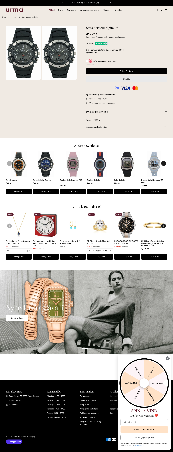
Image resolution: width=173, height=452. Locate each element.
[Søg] (156, 10)
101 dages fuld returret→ (99, 99)
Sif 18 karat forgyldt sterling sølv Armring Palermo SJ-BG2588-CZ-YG (152, 243)
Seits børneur (11, 180)
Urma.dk (16, 437)
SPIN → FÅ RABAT (144, 429)
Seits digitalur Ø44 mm (42, 180)
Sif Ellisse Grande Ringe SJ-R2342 (98, 242)
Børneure (13, 17)
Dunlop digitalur (93, 180)
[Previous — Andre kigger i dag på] (9, 226)
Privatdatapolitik (86, 396)
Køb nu (126, 79)
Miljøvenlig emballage (89, 409)
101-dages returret (87, 417)
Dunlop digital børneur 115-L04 (152, 181)
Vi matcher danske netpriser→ (102, 103)
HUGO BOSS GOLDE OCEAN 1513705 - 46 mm (126, 242)
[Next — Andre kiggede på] (163, 163)
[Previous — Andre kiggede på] (9, 163)
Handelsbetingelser (88, 400)
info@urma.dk (15, 400)
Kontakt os (114, 400)
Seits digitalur (119, 180)
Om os (112, 404)
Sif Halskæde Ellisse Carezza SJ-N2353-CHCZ (18, 242)
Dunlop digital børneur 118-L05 (71, 181)
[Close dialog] (168, 358)
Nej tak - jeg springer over (144, 437)
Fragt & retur (85, 404)
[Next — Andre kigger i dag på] (163, 226)
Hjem (4, 17)
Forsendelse (101, 37)
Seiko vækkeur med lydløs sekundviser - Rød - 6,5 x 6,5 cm (45, 243)
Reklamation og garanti (89, 413)
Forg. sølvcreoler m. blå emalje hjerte (70, 242)
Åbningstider (115, 396)
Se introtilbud (17, 318)
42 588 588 (13, 404)
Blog (111, 413)
